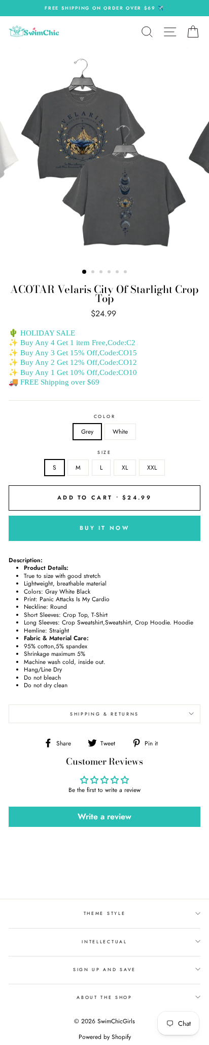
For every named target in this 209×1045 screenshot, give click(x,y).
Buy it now (104, 528)
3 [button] (101, 272)
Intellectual (104, 941)
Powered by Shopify (105, 1036)
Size (104, 452)
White (120, 431)
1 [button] (84, 272)
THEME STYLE (104, 913)
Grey (87, 431)
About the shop (104, 997)
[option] (104, 8)
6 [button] (126, 272)
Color (104, 416)
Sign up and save (104, 969)
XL (125, 467)
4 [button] (110, 272)
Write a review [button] (104, 816)
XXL (152, 467)
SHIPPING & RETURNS (104, 713)
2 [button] (93, 272)
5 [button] (118, 272)
